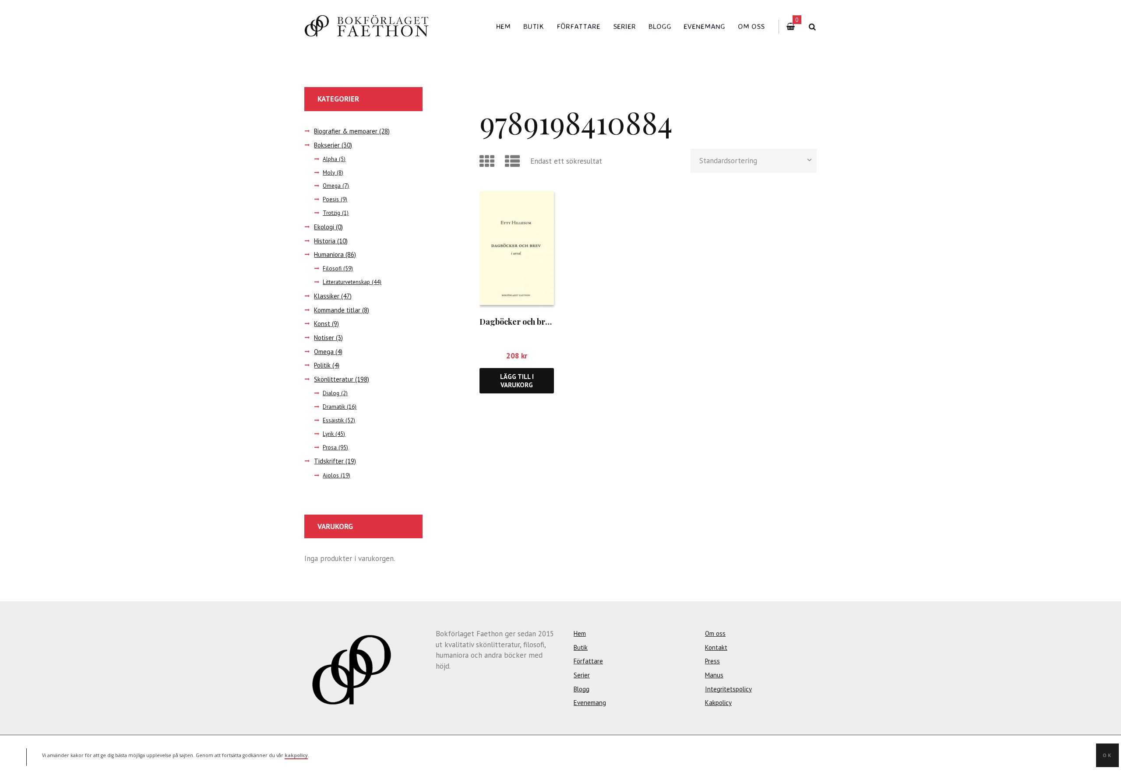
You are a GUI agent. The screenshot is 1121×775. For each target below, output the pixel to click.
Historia (324, 241)
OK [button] (1107, 755)
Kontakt (716, 647)
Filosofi (332, 268)
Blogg (660, 26)
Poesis (331, 199)
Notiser (324, 337)
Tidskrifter (329, 461)
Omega (332, 185)
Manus (714, 675)
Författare (578, 26)
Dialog (331, 393)
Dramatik (334, 406)
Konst (322, 323)
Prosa (330, 447)
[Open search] (812, 26)
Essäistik (333, 420)
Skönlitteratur (333, 379)
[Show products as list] (514, 161)
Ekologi (324, 227)
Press (712, 661)
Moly (329, 172)
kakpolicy (296, 755)
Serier (624, 26)
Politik (322, 365)
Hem (503, 26)
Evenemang (704, 26)
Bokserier (327, 145)
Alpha (330, 159)
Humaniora (329, 254)
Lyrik (328, 434)
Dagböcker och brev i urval (528, 321)
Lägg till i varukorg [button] (517, 380)
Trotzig (331, 213)
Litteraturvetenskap (346, 282)
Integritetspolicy (728, 689)
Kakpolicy (718, 702)
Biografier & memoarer (345, 131)
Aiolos (331, 475)
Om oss (751, 26)
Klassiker (326, 296)
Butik (533, 26)
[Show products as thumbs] (488, 161)
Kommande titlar (337, 310)
